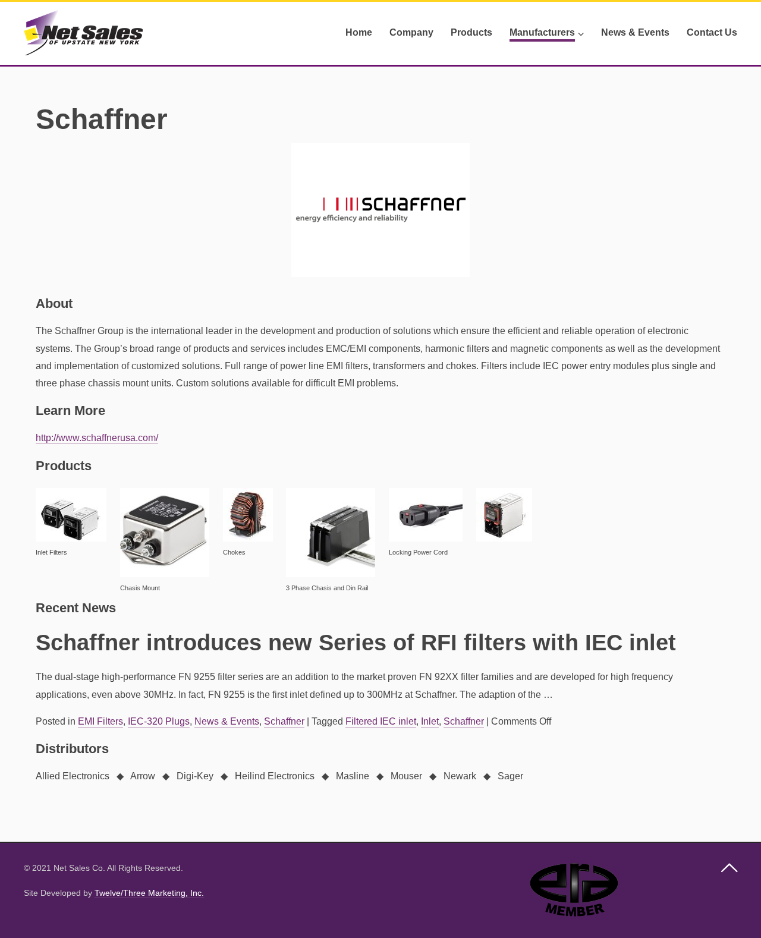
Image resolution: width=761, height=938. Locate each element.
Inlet (430, 721)
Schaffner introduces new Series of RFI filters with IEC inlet (356, 642)
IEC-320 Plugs (159, 721)
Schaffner (284, 721)
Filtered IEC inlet (380, 721)
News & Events (226, 721)
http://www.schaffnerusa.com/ (97, 438)
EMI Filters (100, 721)
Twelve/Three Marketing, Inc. (149, 893)
